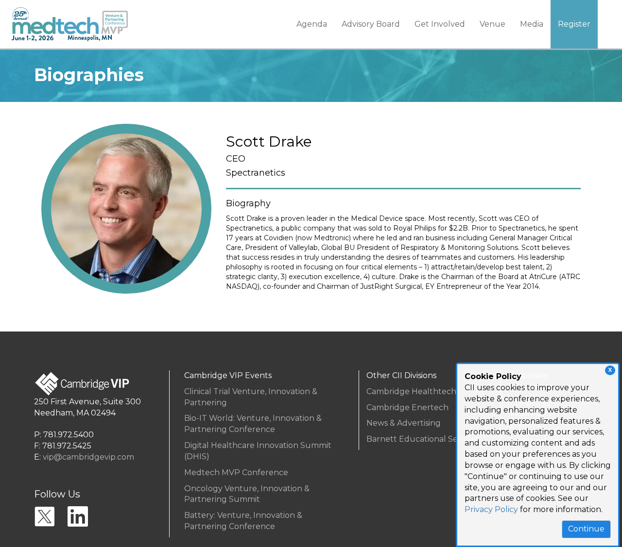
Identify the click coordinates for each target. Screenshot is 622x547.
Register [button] (574, 24)
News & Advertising (403, 423)
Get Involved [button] (440, 24)
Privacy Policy (491, 509)
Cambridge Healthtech (411, 391)
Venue (492, 24)
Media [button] (531, 24)
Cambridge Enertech (407, 407)
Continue (586, 528)
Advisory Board (371, 24)
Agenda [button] (311, 24)
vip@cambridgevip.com (88, 457)
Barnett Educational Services (423, 439)
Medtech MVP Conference (236, 472)
